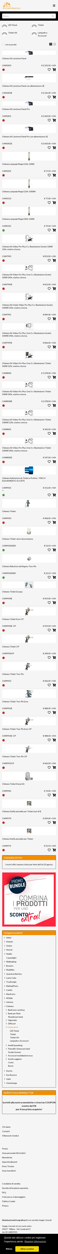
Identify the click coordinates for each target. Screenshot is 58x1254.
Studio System (14, 1052)
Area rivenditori (9, 1170)
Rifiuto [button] (9, 1249)
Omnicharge (11, 1083)
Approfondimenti (9, 1162)
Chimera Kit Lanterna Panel (14, 58)
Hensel (9, 949)
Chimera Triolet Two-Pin (13, 674)
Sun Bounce (11, 1075)
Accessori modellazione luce (20, 1055)
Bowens (9, 966)
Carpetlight (11, 958)
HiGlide (9, 998)
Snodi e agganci (15, 1059)
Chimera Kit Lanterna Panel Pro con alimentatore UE (25, 136)
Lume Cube (11, 978)
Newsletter (7, 1157)
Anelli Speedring (15, 1045)
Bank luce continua (16, 1010)
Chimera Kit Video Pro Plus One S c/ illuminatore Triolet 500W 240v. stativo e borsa (26, 392)
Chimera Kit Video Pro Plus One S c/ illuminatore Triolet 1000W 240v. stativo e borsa (26, 449)
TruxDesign (11, 982)
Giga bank (12, 1020)
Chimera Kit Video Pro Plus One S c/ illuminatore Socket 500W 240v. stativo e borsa (26, 276)
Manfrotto (10, 994)
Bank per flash (14, 1013)
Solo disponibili (10, 45)
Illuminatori (13, 1027)
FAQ (4, 1192)
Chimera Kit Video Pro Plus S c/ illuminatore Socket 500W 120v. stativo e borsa (27, 248)
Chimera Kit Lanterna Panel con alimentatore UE (23, 86)
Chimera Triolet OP (10, 646)
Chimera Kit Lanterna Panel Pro (16, 109)
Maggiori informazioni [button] (35, 1241)
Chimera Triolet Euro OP (13, 619)
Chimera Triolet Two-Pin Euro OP (17, 729)
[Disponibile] (3, 230)
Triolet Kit (12, 32)
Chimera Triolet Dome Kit (13, 784)
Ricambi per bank (15, 1017)
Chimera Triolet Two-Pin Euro (15, 701)
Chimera (10, 1006)
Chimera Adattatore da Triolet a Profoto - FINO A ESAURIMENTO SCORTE (24, 479)
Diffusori (12, 1023)
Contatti (6, 1131)
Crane (11, 1062)
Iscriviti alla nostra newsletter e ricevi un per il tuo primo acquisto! (29, 1106)
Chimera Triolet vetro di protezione (17, 539)
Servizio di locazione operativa (15, 1188)
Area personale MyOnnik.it (14, 1153)
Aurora (9, 1071)
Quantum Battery (14, 974)
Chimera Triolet (9, 511)
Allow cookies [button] (27, 1249)
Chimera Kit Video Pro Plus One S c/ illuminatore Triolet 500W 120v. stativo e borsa (26, 364)
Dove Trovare (8, 1166)
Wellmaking (11, 961)
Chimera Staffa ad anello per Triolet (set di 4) (21, 811)
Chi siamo (6, 1127)
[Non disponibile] (3, 69)
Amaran (9, 941)
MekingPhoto (12, 986)
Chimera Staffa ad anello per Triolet (17, 839)
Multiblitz (10, 970)
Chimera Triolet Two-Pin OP (14, 756)
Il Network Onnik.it (10, 1135)
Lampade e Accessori (19, 1041)
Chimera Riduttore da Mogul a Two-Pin (19, 566)
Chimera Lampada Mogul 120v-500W (18, 164)
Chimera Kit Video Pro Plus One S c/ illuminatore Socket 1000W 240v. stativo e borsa (26, 334)
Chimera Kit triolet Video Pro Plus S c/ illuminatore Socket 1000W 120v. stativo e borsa (27, 306)
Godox (9, 945)
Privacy (5, 1205)
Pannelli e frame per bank (19, 1049)
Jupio (8, 1079)
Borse (10, 1066)
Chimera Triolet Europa (12, 591)
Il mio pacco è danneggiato (13, 1197)
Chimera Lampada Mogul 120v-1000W (18, 191)
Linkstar (9, 1002)
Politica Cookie (8, 1201)
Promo (5, 1148)
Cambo (9, 990)
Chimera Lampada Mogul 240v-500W (18, 219)
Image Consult (45, 1220)
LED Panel (12, 25)
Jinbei (8, 937)
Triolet (41, 25)
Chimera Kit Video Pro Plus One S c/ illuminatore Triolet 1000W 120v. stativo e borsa (26, 421)
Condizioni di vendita (11, 1183)
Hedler (9, 954)
